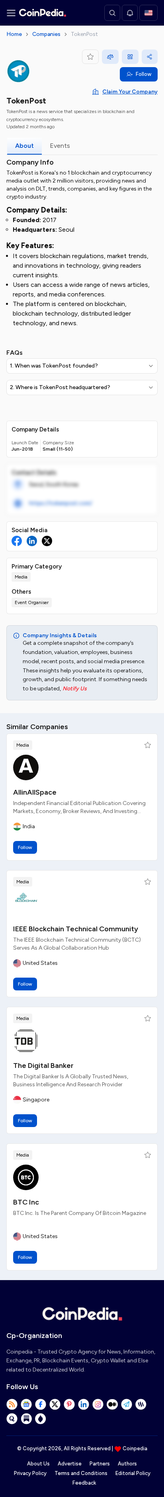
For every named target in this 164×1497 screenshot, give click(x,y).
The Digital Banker (43, 1065)
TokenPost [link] (84, 34)
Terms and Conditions (81, 1473)
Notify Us (74, 688)
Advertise (70, 1464)
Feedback (84, 1483)
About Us (38, 1464)
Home (14, 34)
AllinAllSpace (35, 792)
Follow (143, 74)
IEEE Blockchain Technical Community (75, 928)
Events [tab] (60, 145)
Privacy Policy (30, 1473)
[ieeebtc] (26, 904)
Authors (127, 1464)
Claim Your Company (130, 91)
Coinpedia (135, 1448)
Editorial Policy (132, 1473)
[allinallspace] (26, 767)
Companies (46, 34)
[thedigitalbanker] (26, 1041)
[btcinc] (26, 1177)
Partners (100, 1464)
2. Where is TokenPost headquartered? (60, 387)
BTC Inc (26, 1202)
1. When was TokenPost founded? (54, 365)
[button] (147, 745)
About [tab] (24, 145)
